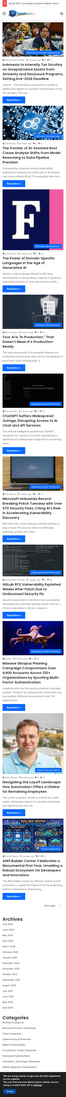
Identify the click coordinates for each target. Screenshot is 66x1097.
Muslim (8, 658)
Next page (49, 905)
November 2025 (11, 968)
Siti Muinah (10, 143)
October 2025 (10, 974)
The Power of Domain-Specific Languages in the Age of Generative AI (29, 263)
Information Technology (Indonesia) (21, 1061)
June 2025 (8, 996)
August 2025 (9, 985)
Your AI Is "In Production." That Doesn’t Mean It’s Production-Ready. (28, 342)
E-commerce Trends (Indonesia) (19, 1050)
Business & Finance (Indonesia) (19, 1028)
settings (37, 1085)
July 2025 (8, 991)
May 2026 (8, 935)
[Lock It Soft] (22, 13)
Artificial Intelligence (13, 1022)
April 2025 (8, 1007)
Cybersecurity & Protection (17, 1039)
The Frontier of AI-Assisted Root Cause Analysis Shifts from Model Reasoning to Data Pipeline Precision (31, 155)
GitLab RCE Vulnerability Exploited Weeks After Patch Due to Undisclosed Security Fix (32, 589)
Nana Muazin (11, 777)
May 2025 (8, 1002)
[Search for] (61, 14)
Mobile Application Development (20, 1067)
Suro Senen (10, 253)
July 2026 (8, 924)
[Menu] (4, 14)
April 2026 (8, 940)
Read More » (14, 100)
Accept (10, 1091)
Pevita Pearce (11, 856)
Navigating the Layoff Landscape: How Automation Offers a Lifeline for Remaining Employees (32, 787)
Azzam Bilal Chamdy (15, 60)
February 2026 (10, 952)
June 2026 (8, 929)
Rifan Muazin (11, 332)
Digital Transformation (14, 1044)
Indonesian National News (16, 1055)
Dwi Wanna (10, 494)
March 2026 (9, 946)
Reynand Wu (11, 411)
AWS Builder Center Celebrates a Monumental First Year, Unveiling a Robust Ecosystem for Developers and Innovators (32, 868)
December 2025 (11, 963)
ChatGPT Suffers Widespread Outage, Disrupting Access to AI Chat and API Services (30, 421)
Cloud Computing (12, 1033)
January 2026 (10, 957)
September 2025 (11, 979)
